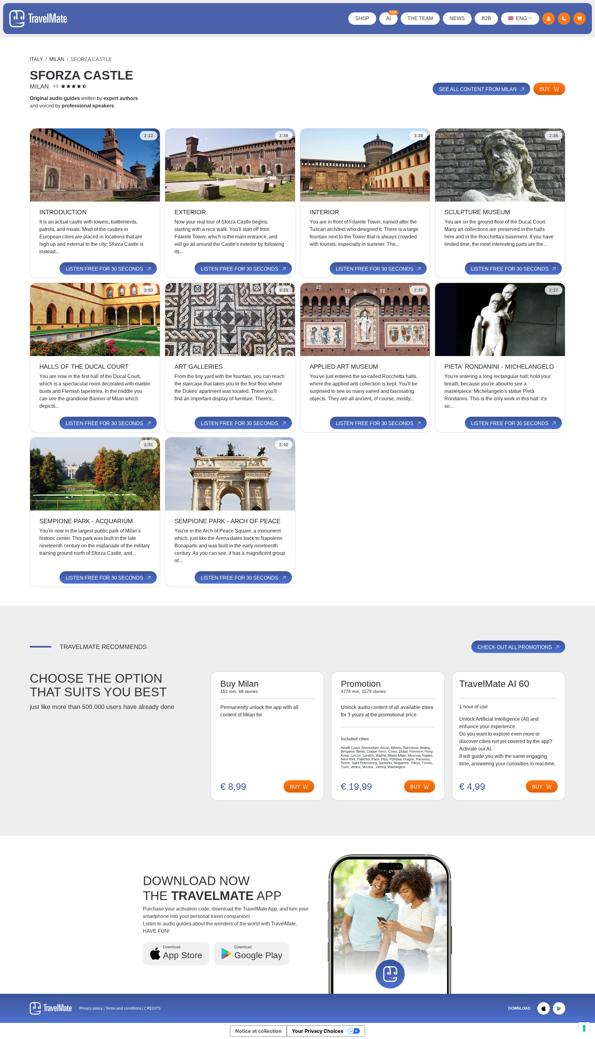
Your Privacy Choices (317, 1031)
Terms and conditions (123, 1008)
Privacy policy (91, 1008)
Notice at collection (258, 1031)
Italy (36, 59)
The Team (420, 18)
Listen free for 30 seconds (105, 269)
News (457, 18)
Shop (362, 18)
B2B (486, 18)
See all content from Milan (478, 89)
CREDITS (152, 1008)
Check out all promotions (515, 647)
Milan (56, 59)
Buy (545, 89)
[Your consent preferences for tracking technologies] (584, 1028)
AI (391, 16)
